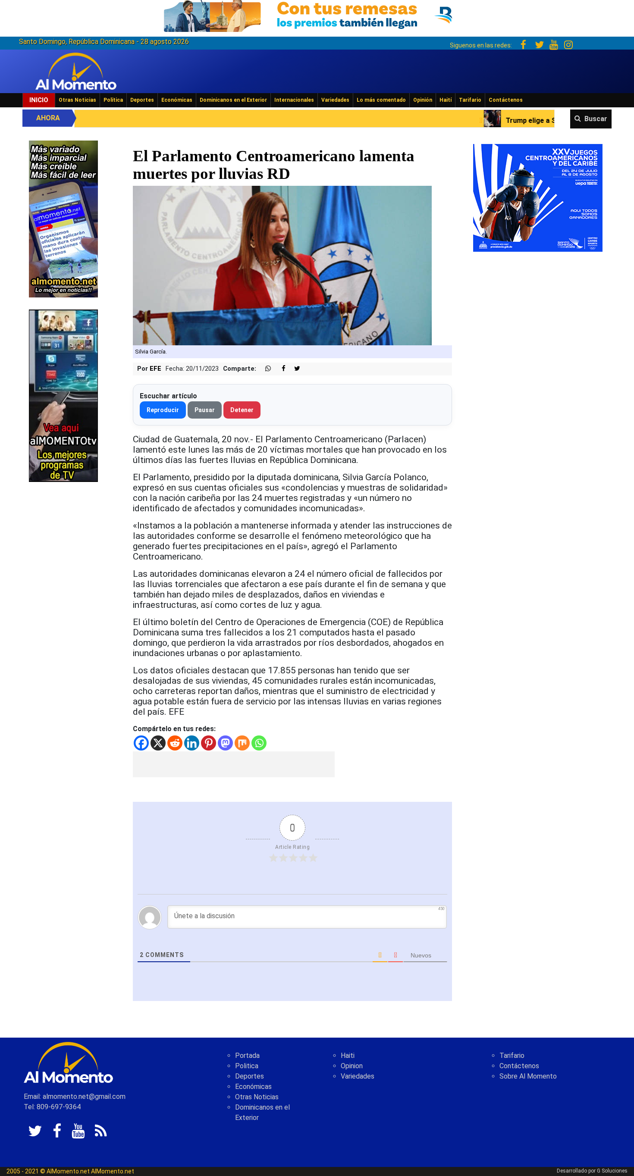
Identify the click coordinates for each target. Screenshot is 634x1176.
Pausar (205, 410)
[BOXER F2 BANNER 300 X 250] (538, 197)
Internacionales (294, 100)
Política (113, 100)
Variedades (335, 100)
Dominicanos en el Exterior (233, 100)
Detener (242, 410)
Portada (247, 1055)
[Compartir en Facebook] (279, 369)
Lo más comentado (381, 100)
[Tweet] (293, 369)
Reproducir (163, 410)
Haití (445, 100)
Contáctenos (506, 100)
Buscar (595, 119)
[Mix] (242, 743)
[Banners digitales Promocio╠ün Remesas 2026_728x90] (317, 14)
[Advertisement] (234, 764)
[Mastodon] (225, 743)
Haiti (348, 1055)
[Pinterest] (208, 743)
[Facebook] (141, 743)
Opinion (352, 1066)
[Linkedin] (191, 743)
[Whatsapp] (259, 743)
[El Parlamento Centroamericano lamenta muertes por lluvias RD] (282, 265)
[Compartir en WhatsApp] (264, 369)
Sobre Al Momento (528, 1076)
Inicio (38, 100)
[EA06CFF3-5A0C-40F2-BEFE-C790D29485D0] (63, 395)
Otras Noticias (77, 100)
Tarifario (470, 100)
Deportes (142, 100)
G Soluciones (612, 1171)
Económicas (176, 100)
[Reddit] (174, 743)
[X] (158, 743)
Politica (246, 1066)
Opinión (422, 100)
